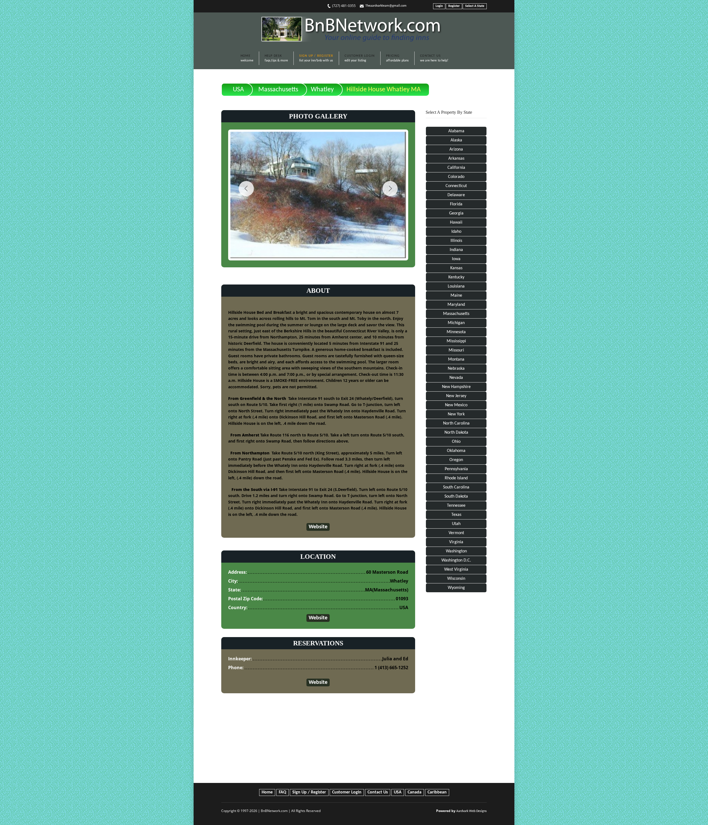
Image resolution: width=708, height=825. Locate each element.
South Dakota (456, 496)
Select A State (474, 6)
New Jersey (456, 396)
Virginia (456, 542)
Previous (246, 188)
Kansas (456, 268)
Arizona (456, 149)
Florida (456, 204)
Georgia (456, 213)
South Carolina (456, 487)
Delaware (456, 195)
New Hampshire (456, 387)
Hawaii (456, 222)
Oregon (456, 460)
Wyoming (456, 588)
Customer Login (346, 792)
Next (390, 188)
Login (439, 6)
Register (454, 6)
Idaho (456, 231)
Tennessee (456, 505)
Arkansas (456, 158)
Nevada (456, 378)
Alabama (456, 131)
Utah (456, 524)
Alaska (456, 140)
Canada (414, 792)
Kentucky (456, 277)
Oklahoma (456, 451)
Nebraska (456, 368)
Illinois (456, 241)
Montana (456, 359)
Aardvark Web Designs (471, 811)
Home (267, 792)
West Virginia (456, 569)
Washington (456, 551)
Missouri (456, 350)
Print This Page (467, 85)
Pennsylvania (456, 469)
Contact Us (378, 792)
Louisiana (456, 286)
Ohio (456, 441)
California (456, 167)
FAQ (282, 792)
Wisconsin (456, 578)
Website (318, 527)
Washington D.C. (456, 560)
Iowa (456, 259)
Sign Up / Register (309, 792)
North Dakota (456, 432)
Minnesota (456, 332)
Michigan (456, 323)
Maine (456, 295)
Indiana (456, 250)
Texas (456, 515)
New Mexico (456, 405)
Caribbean (437, 792)
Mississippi (456, 341)
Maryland (456, 304)
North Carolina (456, 423)
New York (456, 414)
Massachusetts (278, 89)
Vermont (456, 533)
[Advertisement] (456, 689)
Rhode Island (456, 478)
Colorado (456, 177)
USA (238, 89)
